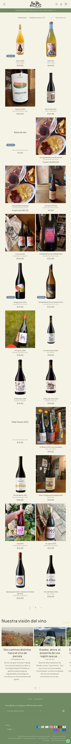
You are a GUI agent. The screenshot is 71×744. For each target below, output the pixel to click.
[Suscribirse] (40, 711)
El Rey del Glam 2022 (50, 399)
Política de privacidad (14, 738)
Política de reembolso (59, 736)
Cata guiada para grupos (20, 205)
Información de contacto (58, 738)
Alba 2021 (50, 61)
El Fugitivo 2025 (20, 350)
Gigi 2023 (20, 543)
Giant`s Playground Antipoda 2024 (51, 495)
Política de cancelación (58, 740)
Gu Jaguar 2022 (50, 543)
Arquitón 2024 (20, 109)
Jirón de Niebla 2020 (51, 592)
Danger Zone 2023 (20, 302)
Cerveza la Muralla (51, 205)
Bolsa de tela (20, 132)
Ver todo (66, 622)
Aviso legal (46, 740)
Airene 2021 (20, 61)
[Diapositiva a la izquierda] (31, 688)
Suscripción (38, 699)
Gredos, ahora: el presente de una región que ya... (49, 653)
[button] (4, 4)
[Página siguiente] (41, 607)
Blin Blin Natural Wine (29, 736)
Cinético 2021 (20, 254)
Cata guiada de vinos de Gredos (51, 157)
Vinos (30, 699)
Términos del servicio (29, 738)
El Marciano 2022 (20, 399)
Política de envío (43, 738)
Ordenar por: (22, 18)
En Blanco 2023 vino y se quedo (51, 447)
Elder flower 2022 (20, 422)
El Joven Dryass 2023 (50, 350)
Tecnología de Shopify (43, 736)
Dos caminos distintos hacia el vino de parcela (17, 653)
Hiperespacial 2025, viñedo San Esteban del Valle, (20, 592)
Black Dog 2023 (50, 109)
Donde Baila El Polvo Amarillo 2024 (51, 302)
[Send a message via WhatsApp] (68, 741)
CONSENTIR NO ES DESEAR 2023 (50, 254)
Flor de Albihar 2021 (20, 495)
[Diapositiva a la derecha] (40, 688)
